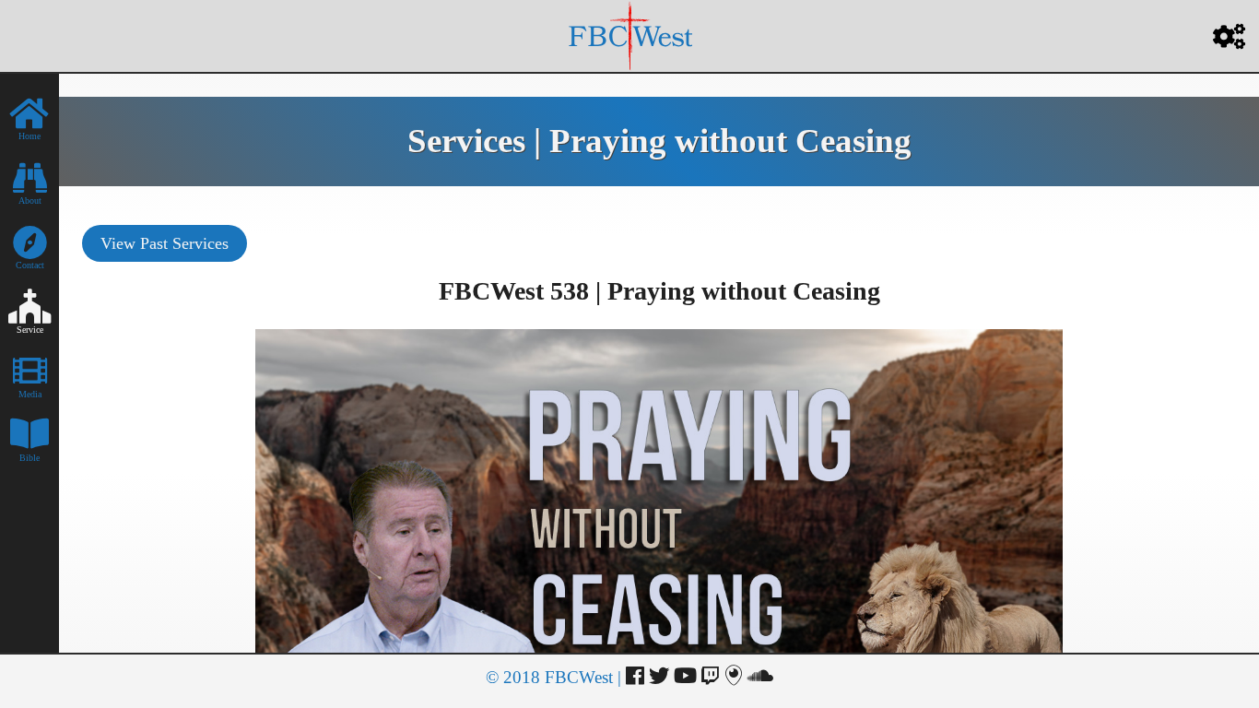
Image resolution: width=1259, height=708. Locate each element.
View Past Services (164, 243)
